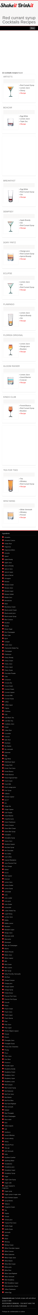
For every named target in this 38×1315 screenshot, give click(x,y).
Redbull (7, 1110)
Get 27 (7, 800)
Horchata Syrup (9, 847)
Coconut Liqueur (9, 692)
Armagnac (8, 578)
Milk (6, 961)
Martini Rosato (9, 952)
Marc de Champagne (11, 945)
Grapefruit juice (9, 819)
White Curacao (9, 1251)
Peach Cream (9, 1009)
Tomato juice (8, 1219)
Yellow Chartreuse (10, 1289)
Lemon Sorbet (9, 885)
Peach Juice (8, 1012)
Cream (7, 727)
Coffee (7, 702)
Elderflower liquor (10, 762)
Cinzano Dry (8, 683)
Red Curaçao (8, 1084)
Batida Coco (8, 597)
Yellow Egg (8, 1292)
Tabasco (7, 1204)
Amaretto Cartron (10, 540)
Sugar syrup (8, 1191)
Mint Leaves (8, 967)
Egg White (8, 759)
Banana (7, 581)
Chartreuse (8, 654)
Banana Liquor (9, 591)
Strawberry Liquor (10, 1170)
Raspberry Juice (9, 1075)
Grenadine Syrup (10, 838)
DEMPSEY (8, 211)
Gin (6, 803)
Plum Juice (8, 1056)
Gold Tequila (8, 812)
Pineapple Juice (9, 1040)
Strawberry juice (9, 1167)
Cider (6, 676)
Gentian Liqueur (9, 797)
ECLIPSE (7, 273)
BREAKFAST (9, 181)
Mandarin (7, 926)
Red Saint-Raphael (10, 1103)
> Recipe (22, 93)
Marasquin (8, 942)
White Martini (9, 1261)
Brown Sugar (8, 629)
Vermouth (7, 1232)
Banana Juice (9, 588)
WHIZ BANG (9, 501)
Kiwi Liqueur (8, 876)
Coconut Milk (9, 695)
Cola (6, 714)
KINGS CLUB (9, 397)
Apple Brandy (9, 559)
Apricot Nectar (9, 575)
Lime (6, 895)
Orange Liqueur (9, 986)
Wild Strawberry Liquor (11, 1283)
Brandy (7, 626)
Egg (6, 755)
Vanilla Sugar (9, 1226)
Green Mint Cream (10, 828)
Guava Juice (8, 841)
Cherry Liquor (9, 667)
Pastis (6, 1005)
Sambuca (7, 1132)
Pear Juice (8, 1024)
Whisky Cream (9, 1245)
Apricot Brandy (9, 566)
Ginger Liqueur (9, 809)
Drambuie (7, 743)
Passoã (7, 1002)
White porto (8, 1267)
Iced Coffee (8, 857)
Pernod (7, 1034)
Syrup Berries (9, 1201)
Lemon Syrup (9, 888)
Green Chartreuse (10, 822)
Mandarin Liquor (9, 929)
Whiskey (7, 1242)
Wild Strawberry (9, 1280)
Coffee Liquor (9, 705)
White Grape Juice (10, 1257)
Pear (6, 1021)
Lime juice (8, 901)
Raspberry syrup (10, 1081)
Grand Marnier (9, 816)
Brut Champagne (10, 632)
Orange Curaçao (9, 980)
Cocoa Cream (9, 686)
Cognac (7, 708)
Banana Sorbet (9, 594)
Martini (7, 948)
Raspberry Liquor (10, 1078)
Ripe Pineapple (9, 1113)
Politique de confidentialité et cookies (13, 1311)
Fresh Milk (8, 784)
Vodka (6, 1235)
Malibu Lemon (9, 923)
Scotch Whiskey (10, 1135)
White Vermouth (9, 1276)
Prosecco (7, 1062)
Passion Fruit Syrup (11, 999)
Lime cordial (8, 898)
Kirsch (6, 873)
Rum (6, 1122)
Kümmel (7, 879)
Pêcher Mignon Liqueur (12, 1031)
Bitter (6, 604)
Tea (6, 1210)
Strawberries (8, 1164)
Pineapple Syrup (10, 1043)
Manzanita (8, 939)
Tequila (7, 1213)
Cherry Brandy (9, 657)
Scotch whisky (9, 1138)
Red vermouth (9, 1107)
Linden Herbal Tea (10, 910)
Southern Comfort (10, 1157)
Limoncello (8, 907)
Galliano (7, 793)
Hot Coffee (8, 854)
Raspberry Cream (10, 1072)
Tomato (7, 1216)
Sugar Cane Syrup (10, 1179)
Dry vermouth (9, 749)
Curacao (7, 736)
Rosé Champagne (10, 1116)
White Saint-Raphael (11, 1273)
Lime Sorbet (8, 904)
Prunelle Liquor (9, 1066)
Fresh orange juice (10, 787)
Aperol (6, 556)
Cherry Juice (8, 664)
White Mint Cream (10, 1264)
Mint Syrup (8, 971)
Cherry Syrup (9, 670)
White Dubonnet (9, 1254)
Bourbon (7, 623)
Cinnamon (8, 679)
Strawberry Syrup (10, 1173)
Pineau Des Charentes (11, 1047)
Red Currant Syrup (10, 1088)
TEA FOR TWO (10, 470)
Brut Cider (8, 635)
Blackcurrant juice (10, 613)
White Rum (8, 1270)
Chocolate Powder (10, 673)
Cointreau (7, 711)
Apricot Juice (9, 569)
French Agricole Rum (11, 778)
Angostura (8, 547)
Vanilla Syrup (9, 1229)
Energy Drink (8, 765)
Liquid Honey (8, 914)
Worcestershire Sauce (11, 1286)
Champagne (8, 651)
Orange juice (8, 983)
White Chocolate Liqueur (12, 1248)
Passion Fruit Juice (10, 996)
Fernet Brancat (9, 774)
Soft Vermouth (9, 1151)
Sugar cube (8, 1183)
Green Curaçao (9, 825)
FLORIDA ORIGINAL (13, 335)
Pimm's (7, 1037)
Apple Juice (8, 562)
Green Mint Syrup (10, 831)
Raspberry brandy (10, 1069)
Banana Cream (9, 585)
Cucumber (8, 733)
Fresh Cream (8, 781)
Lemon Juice (8, 882)
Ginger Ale (8, 806)
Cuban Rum (8, 730)
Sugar (6, 1176)
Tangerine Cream (10, 1207)
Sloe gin (7, 1148)
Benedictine (8, 600)
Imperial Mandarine (10, 860)
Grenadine (8, 835)
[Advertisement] (19, 51)
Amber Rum (8, 543)
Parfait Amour (9, 993)
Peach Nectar (9, 1018)
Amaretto (7, 537)
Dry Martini (8, 746)
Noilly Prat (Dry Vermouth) (12, 974)
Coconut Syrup (9, 698)
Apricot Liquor (9, 572)
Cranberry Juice (9, 724)
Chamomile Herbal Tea (11, 648)
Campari (7, 642)
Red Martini (8, 1097)
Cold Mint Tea (9, 721)
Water (6, 1238)
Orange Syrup (9, 990)
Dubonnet (7, 752)
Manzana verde (9, 936)
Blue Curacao (9, 619)
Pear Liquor (8, 1028)
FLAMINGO (8, 304)
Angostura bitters (10, 550)
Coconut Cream (9, 689)
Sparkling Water (9, 1160)
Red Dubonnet (9, 1091)
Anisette (7, 553)
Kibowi (7, 869)
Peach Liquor (9, 1015)
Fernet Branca (9, 771)
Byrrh (6, 638)
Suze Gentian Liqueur (11, 1197)
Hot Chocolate (9, 850)
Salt (6, 1129)
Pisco (6, 1053)
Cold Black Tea (9, 717)
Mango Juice (8, 933)
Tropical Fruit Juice (10, 1223)
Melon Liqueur (9, 958)
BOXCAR (7, 107)
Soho (6, 1154)
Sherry (7, 1141)
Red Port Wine (9, 1100)
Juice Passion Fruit (10, 863)
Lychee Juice (9, 917)
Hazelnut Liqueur (10, 844)
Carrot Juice (8, 645)
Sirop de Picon (9, 1145)
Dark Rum (8, 740)
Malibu (7, 920)
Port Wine (8, 1059)
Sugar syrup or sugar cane (13, 1194)
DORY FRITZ (9, 242)
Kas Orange (8, 866)
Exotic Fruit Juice (10, 768)
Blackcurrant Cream (11, 610)
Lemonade (8, 891)
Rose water (8, 1119)
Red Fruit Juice (9, 1094)
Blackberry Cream (10, 607)
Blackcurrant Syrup (10, 616)
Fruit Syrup (8, 790)
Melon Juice (8, 955)
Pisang (7, 1050)
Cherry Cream (9, 661)
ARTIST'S (7, 77)
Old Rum (7, 977)
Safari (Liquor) (9, 1126)
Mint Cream (8, 964)
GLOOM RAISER (11, 366)
